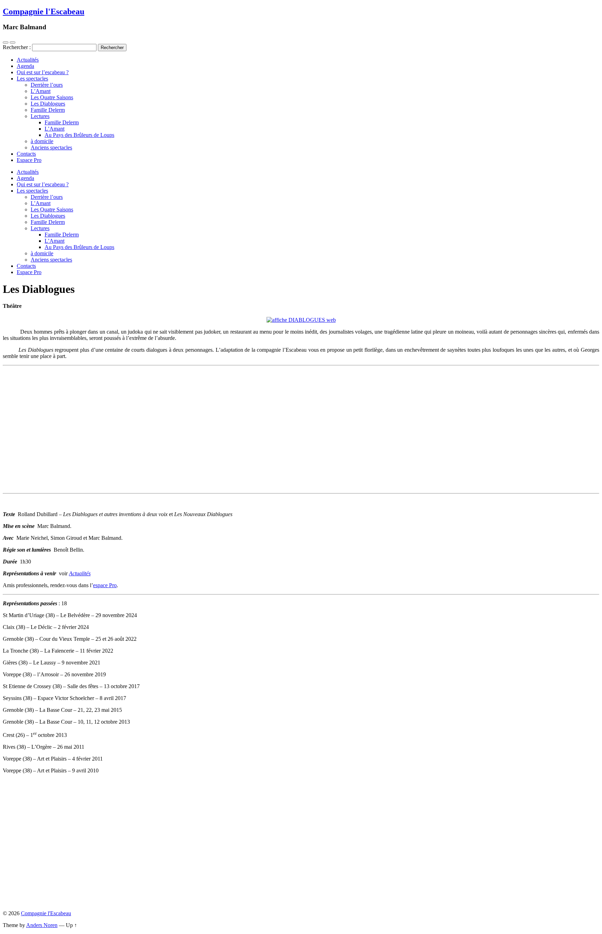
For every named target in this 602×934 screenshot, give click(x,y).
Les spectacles (32, 78)
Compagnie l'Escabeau (43, 11)
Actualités (28, 60)
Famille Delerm (48, 110)
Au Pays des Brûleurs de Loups (79, 135)
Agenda (25, 66)
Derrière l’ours (47, 85)
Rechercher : (17, 47)
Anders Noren (41, 925)
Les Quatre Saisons (52, 97)
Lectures (40, 116)
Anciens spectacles (51, 147)
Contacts (26, 154)
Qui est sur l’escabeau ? (43, 72)
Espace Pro (29, 160)
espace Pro (105, 585)
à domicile (42, 141)
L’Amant (41, 91)
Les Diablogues (48, 104)
